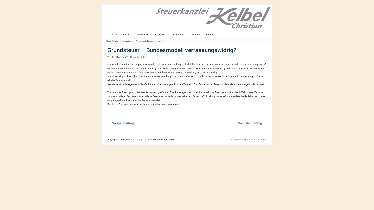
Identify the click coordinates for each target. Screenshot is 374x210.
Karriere (196, 34)
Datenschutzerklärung (255, 139)
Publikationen (178, 34)
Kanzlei (127, 34)
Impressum (237, 139)
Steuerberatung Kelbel (137, 139)
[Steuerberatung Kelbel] (187, 17)
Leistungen (143, 34)
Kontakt (210, 34)
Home (108, 41)
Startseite (111, 34)
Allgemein (117, 41)
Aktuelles (160, 34)
